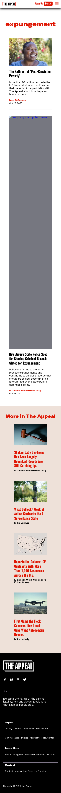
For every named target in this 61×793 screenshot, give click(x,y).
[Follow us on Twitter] (26, 680)
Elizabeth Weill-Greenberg (25, 390)
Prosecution (29, 728)
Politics (24, 737)
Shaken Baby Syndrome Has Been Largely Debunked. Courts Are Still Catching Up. (29, 459)
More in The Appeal (30, 416)
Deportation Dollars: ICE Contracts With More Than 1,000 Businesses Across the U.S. (30, 568)
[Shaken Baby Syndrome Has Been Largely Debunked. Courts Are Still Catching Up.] (30, 434)
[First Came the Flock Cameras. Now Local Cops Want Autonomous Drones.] (30, 603)
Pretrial (17, 728)
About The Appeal (14, 754)
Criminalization (12, 737)
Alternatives (36, 737)
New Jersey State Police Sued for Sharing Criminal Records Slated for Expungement (28, 358)
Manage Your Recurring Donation (31, 771)
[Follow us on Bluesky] (13, 680)
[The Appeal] (9, 4)
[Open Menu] (56, 4)
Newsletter (48, 737)
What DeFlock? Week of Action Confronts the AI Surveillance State (29, 513)
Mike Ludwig (21, 522)
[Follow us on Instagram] (19, 680)
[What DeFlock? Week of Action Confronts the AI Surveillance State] (30, 491)
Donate (48, 3)
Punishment (42, 728)
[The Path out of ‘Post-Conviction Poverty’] (30, 52)
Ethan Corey (21, 582)
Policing (8, 728)
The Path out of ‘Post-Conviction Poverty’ (30, 73)
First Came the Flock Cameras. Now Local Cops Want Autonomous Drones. (29, 628)
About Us (39, 3)
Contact (9, 771)
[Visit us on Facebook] (6, 680)
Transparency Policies (35, 754)
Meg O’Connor (17, 100)
